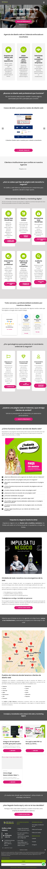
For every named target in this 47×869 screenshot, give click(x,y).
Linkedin (34, 838)
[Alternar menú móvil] (44, 2)
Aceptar (23, 861)
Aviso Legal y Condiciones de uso (30, 867)
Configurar (23, 864)
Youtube (34, 841)
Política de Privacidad (21, 867)
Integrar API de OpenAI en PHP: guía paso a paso (23, 829)
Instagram (34, 844)
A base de (9, 326)
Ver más (26, 331)
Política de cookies (14, 867)
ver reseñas (9, 329)
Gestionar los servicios (6, 857)
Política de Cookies (36, 832)
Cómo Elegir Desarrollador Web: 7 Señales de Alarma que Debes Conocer (23, 843)
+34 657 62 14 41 (8, 848)
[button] (45, 849)
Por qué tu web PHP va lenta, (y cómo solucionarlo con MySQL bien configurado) (23, 835)
